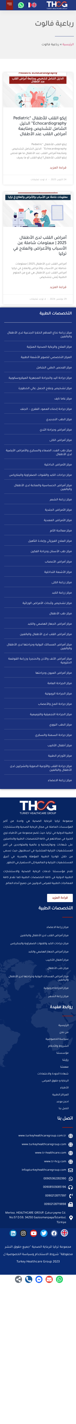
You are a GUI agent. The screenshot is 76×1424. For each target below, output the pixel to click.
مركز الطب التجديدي (59, 419)
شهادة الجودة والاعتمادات (53, 1074)
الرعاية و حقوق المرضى (55, 1081)
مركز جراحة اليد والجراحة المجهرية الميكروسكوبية (40, 378)
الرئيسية (68, 45)
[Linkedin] (13, 1233)
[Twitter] (44, 1233)
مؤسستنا (62, 1053)
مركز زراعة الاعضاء (60, 780)
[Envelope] (49, 1279)
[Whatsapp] (21, 5)
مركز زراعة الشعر (61, 499)
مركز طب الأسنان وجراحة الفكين (51, 551)
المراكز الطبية (60, 1094)
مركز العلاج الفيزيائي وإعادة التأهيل (50, 541)
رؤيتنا (65, 1060)
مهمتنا (64, 1067)
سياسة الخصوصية (57, 1039)
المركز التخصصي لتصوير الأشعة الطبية (46, 357)
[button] (9, 5)
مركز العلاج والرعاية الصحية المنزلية (49, 347)
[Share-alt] (18, 1279)
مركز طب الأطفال (60, 613)
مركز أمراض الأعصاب (58, 562)
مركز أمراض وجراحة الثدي (56, 430)
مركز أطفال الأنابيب (60, 745)
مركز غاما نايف (63, 399)
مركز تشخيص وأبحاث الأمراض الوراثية (47, 603)
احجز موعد (62, 1101)
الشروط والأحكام (58, 1046)
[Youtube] (33, 1233)
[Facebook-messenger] (39, 1279)
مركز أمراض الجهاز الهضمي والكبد (50, 624)
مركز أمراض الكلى (60, 440)
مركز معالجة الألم (61, 530)
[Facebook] (54, 1233)
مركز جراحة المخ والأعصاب (55, 704)
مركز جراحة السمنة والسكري (53, 735)
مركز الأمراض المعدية (58, 520)
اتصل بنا (64, 1108)
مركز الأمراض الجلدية (58, 510)
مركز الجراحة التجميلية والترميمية (51, 714)
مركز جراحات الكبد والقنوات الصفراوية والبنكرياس (40, 475)
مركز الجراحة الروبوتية (58, 694)
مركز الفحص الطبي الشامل (54, 367)
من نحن (64, 1032)
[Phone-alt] (28, 1279)
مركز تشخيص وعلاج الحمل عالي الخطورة (45, 388)
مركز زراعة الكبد (62, 593)
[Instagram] (23, 1233)
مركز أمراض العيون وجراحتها (53, 673)
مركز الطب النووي (60, 725)
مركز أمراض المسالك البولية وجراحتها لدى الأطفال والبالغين (38, 978)
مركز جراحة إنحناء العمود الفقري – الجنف (46, 409)
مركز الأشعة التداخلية (58, 572)
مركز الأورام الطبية (60, 756)
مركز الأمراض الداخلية (58, 464)
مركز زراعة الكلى (62, 582)
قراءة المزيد (58, 168)
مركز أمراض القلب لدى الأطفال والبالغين (46, 634)
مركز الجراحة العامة (60, 683)
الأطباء (64, 1088)
